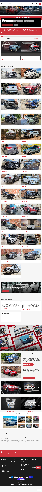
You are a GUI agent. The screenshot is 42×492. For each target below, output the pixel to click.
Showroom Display (14, 463)
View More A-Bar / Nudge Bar (28, 364)
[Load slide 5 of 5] (22, 13)
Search (22, 461)
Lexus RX (24, 186)
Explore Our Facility (5, 320)
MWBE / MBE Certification (25, 468)
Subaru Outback (4, 231)
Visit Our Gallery (11, 395)
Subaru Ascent (4, 216)
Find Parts (7, 24)
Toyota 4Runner (4, 246)
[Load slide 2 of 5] (20, 13)
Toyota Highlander (5, 261)
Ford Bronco (4, 126)
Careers (22, 469)
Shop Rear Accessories (26, 59)
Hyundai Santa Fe (5, 171)
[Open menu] (40, 4)
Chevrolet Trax (24, 111)
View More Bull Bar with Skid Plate (29, 377)
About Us (23, 463)
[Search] (32, 4)
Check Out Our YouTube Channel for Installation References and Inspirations (21, 0)
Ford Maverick (24, 126)
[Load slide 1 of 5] (19, 13)
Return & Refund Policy (25, 464)
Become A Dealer (14, 461)
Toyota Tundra (4, 276)
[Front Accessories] (11, 50)
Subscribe (38, 467)
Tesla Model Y (24, 231)
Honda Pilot (24, 141)
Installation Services (5, 471)
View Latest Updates (10, 411)
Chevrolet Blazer (25, 96)
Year (3, 19)
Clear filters (16, 24)
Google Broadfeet (31, 411)
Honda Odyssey (4, 156)
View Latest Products (36, 38)
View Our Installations (26, 309)
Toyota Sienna (24, 261)
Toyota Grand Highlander (26, 246)
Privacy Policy (23, 465)
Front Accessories (5, 58)
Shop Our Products (5, 308)
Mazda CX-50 (24, 201)
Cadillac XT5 (4, 96)
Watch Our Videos (31, 395)
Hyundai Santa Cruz (25, 156)
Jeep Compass (25, 171)
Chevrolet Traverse (5, 111)
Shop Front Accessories (6, 59)
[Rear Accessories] (31, 50)
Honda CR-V (4, 141)
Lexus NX (3, 186)
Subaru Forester (25, 216)
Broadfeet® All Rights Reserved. (16, 484)
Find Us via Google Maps (25, 466)
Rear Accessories (25, 58)
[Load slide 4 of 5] (21, 13)
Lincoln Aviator (4, 201)
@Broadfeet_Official (4, 343)
